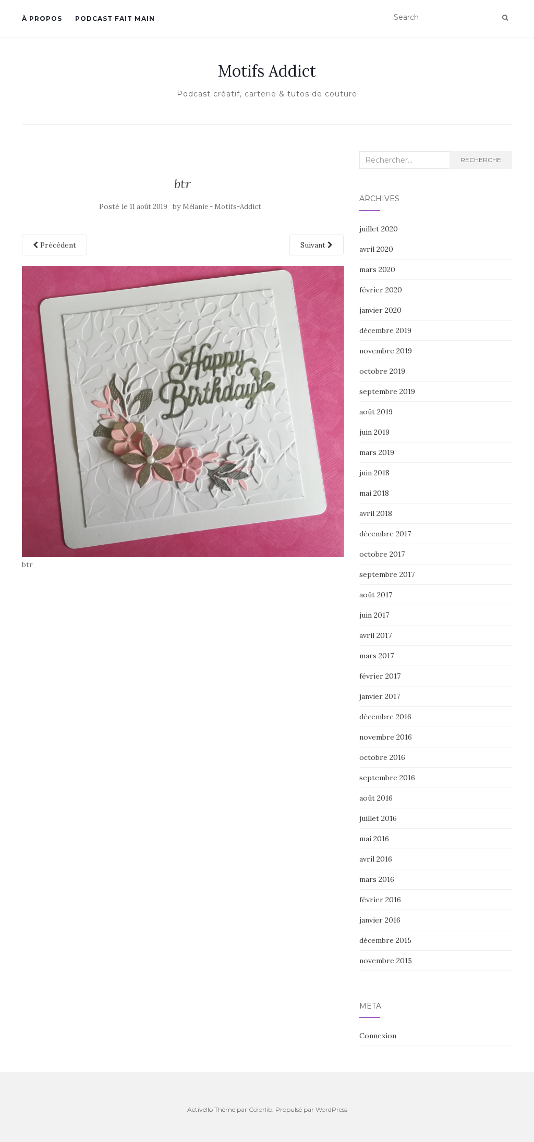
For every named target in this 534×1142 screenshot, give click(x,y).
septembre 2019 (387, 391)
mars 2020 (377, 269)
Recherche (480, 160)
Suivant (313, 245)
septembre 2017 (387, 574)
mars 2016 (376, 879)
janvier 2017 (379, 696)
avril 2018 (375, 513)
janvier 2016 (379, 920)
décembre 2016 (385, 716)
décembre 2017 (385, 533)
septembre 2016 (387, 777)
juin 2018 (374, 472)
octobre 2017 (382, 554)
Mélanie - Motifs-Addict (222, 206)
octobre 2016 (382, 757)
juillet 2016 (378, 818)
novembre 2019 (385, 350)
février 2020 (380, 289)
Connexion (377, 1035)
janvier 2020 (380, 310)
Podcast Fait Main (115, 18)
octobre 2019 (382, 371)
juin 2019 (374, 432)
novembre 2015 (385, 960)
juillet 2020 (378, 229)
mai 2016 (374, 838)
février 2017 (379, 676)
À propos (42, 18)
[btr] (183, 410)
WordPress (331, 1109)
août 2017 (375, 594)
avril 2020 (376, 249)
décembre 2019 (385, 330)
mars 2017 (376, 655)
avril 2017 (375, 635)
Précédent (57, 245)
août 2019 (376, 411)
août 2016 (376, 798)
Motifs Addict (267, 71)
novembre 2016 (385, 737)
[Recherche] (505, 18)
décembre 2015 (385, 940)
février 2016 (380, 899)
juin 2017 (374, 615)
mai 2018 (374, 493)
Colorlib (260, 1109)
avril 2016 (375, 859)
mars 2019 (376, 452)
